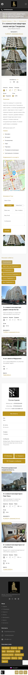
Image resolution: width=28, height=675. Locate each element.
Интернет (7, 137)
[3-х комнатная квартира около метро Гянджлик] (14, 173)
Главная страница (7, 21)
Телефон (5, 432)
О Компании (6, 609)
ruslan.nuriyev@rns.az (17, 408)
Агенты (5, 614)
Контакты (5, 623)
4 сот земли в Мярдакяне (12, 358)
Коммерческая (19, 654)
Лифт (6, 143)
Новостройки (6, 658)
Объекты (14, 658)
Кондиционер (9, 140)
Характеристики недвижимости (11, 266)
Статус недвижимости (9, 278)
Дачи (3, 651)
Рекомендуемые (7, 262)
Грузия (20, 648)
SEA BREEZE (5, 648)
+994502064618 (8, 9)
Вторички (14, 648)
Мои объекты (14, 413)
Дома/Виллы (10, 651)
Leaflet (11, 190)
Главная (5, 606)
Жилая (18, 651)
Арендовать (6, 617)
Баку (15, 21)
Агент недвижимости (8, 282)
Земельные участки (7, 654)
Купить (5, 620)
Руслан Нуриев (14, 400)
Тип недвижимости (8, 270)
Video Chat (19, 205)
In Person (9, 205)
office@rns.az (7, 639)
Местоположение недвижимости (11, 274)
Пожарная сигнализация (12, 150)
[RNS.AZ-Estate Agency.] (14, 6)
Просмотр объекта (14, 487)
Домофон (7, 134)
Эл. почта (5, 425)
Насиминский (22, 21)
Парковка (7, 147)
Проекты (4, 661)
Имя (4, 418)
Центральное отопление (12, 153)
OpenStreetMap (17, 190)
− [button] (5, 164)
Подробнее (14, 301)
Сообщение (6, 439)
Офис (20, 658)
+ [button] (5, 162)
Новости (5, 612)
